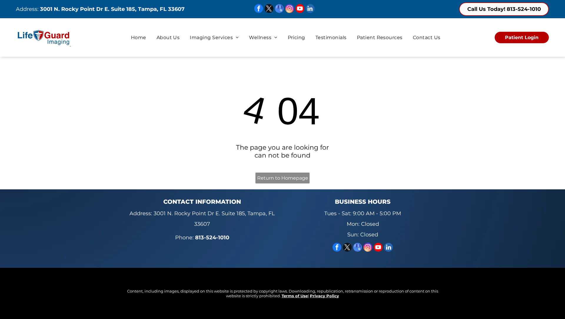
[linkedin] (310, 9)
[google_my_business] (279, 9)
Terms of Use (295, 295)
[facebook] (258, 9)
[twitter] (269, 9)
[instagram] (289, 9)
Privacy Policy (324, 295)
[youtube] (299, 9)
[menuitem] (139, 37)
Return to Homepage (282, 178)
